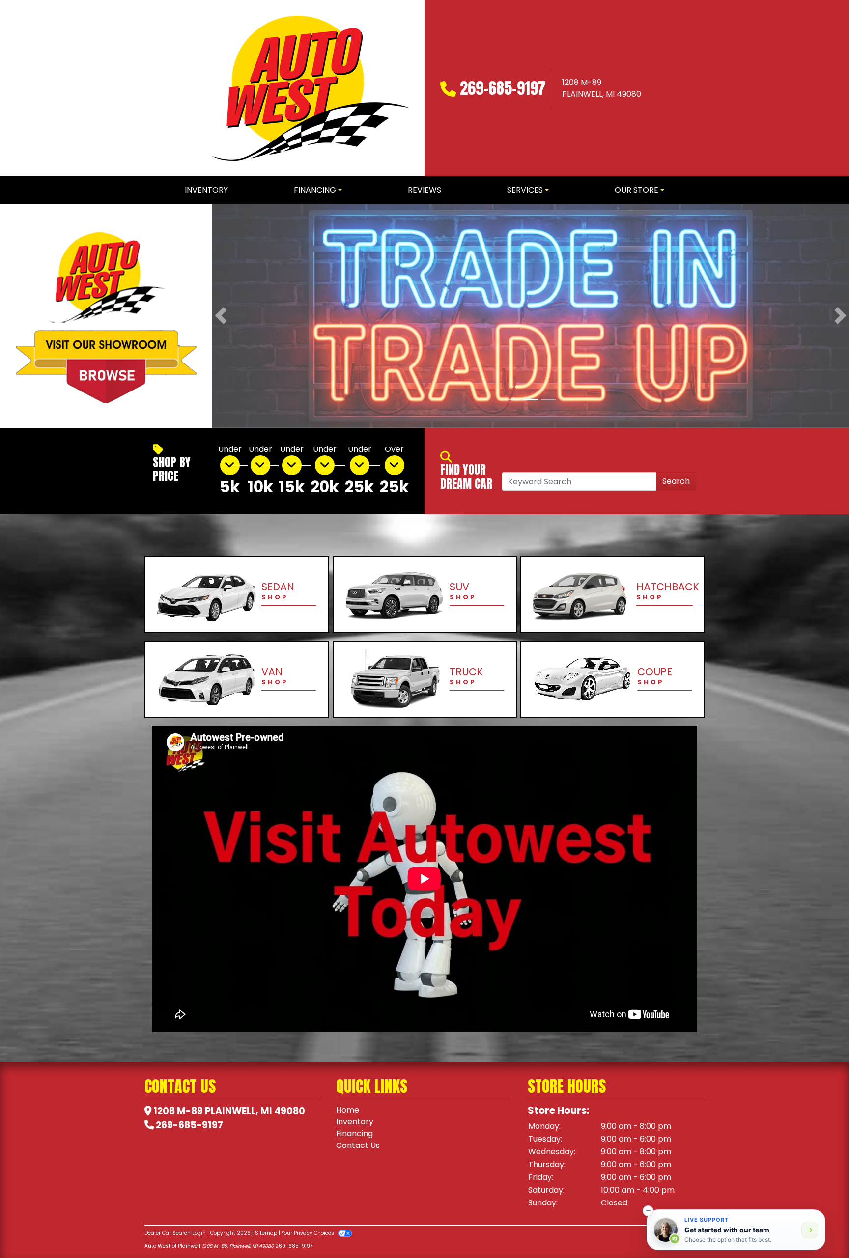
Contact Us (358, 1145)
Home (347, 1110)
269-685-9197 (503, 88)
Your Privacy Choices (309, 1233)
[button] (220, 316)
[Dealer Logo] (310, 88)
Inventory (354, 1121)
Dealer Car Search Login (175, 1233)
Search (676, 481)
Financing (354, 1133)
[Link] (530, 315)
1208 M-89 (178, 1111)
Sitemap (266, 1233)
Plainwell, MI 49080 (255, 1111)
